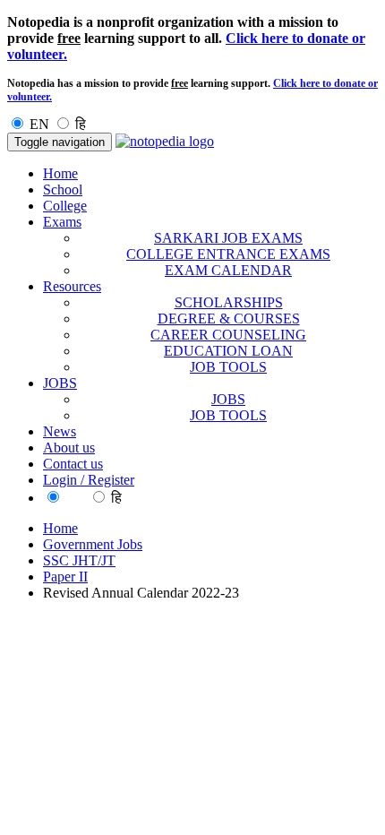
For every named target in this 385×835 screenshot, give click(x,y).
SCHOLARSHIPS (229, 302)
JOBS (228, 399)
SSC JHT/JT (79, 560)
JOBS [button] (60, 383)
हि (80, 124)
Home (60, 173)
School (62, 189)
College (65, 205)
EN (39, 124)
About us (69, 447)
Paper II (65, 576)
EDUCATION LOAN (228, 350)
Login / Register (88, 479)
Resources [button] (72, 286)
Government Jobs (92, 544)
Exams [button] (62, 221)
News (59, 431)
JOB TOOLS (228, 366)
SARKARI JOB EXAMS (228, 237)
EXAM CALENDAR (228, 270)
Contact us (73, 463)
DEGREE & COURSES (229, 318)
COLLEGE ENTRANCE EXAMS (228, 254)
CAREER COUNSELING (228, 334)
